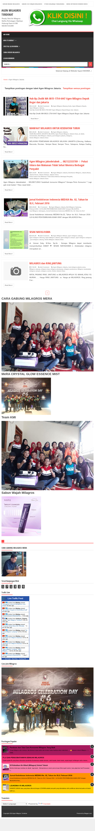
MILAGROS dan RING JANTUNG (45, 263)
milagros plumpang (56, 269)
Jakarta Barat (86, 172)
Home (7, 34)
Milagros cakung (34, 269)
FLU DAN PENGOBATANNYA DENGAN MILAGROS (23, 758)
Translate (46, 804)
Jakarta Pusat (33, 174)
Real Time (15, 659)
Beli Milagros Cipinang (73, 207)
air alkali (81, 134)
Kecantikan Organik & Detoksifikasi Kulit (15, 610)
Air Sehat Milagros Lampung (14, 631)
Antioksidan (33, 135)
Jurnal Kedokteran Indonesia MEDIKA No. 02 (60, 211)
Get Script (8, 659)
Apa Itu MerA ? (8, 40)
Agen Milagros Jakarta (36, 108)
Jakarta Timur (54, 174)
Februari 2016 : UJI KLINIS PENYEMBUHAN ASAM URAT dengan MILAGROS (54, 209)
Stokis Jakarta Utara (58, 271)
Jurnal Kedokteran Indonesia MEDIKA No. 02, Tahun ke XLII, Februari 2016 (41, 775)
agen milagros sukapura (84, 237)
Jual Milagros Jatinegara (37, 211)
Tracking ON (22, 659)
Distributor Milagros (74, 172)
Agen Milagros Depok (79, 106)
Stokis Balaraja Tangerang (54, 4)
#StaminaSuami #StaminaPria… (12, 615)
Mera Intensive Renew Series (77, 4)
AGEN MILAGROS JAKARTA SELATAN (42, 134)
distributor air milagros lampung (12, 637)
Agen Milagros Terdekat (11, 12)
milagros (69, 135)
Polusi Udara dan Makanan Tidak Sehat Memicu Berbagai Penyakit (50, 176)
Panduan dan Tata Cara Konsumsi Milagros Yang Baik (32, 747)
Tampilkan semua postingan (76, 88)
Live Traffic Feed (15, 598)
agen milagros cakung (75, 235)
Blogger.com (88, 813)
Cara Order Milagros (11, 52)
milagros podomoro (70, 269)
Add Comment (44, 106)
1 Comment (43, 207)
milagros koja (45, 269)
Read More (34, 118)
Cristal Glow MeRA (10, 46)
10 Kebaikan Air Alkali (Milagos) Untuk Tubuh (29, 765)
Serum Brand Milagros (11, 4)
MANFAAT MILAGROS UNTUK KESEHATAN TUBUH (54, 128)
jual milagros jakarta (58, 135)
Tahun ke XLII (80, 211)
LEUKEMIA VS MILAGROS (20, 786)
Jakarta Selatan (44, 174)
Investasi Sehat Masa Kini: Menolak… (14, 626)
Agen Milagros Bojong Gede (62, 106)
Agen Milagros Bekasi (60, 235)
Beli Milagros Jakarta (45, 135)
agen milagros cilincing (37, 237)
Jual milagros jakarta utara (76, 267)
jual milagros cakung (37, 239)
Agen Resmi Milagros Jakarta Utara (66, 134)
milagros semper (34, 271)
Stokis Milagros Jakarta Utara (38, 137)
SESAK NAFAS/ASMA (39, 232)
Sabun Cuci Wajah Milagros (32, 4)
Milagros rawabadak (84, 269)
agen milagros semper (68, 237)
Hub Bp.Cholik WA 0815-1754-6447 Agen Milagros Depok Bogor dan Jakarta (53, 110)
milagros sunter (46, 271)
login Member (8, 58)
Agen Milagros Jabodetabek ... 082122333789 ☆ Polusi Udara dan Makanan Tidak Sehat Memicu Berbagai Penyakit (58, 165)
